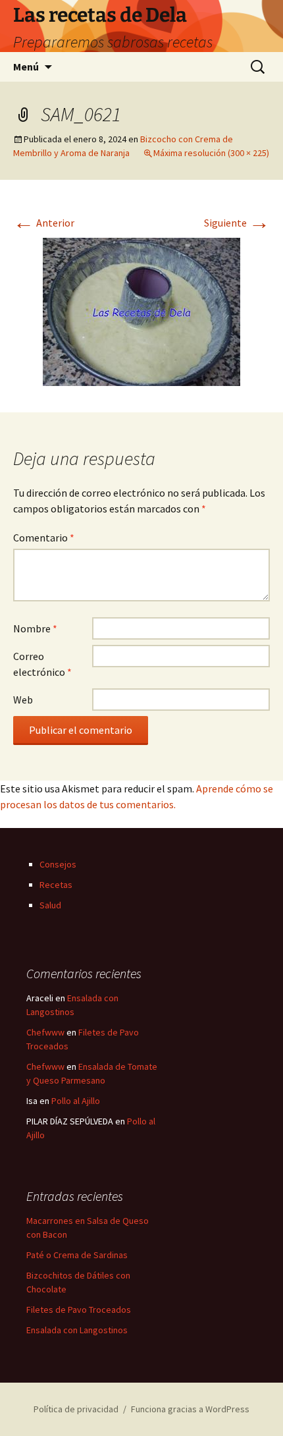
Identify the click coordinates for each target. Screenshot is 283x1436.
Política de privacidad (76, 1409)
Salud (50, 905)
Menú (26, 66)
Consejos (57, 864)
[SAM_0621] (141, 310)
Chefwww (45, 1032)
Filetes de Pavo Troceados (78, 1309)
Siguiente (237, 222)
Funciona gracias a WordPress (190, 1409)
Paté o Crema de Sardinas (77, 1255)
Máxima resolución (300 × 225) (211, 153)
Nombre (35, 628)
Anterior (43, 222)
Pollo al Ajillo (75, 1101)
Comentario (43, 537)
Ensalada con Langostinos (77, 1330)
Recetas (55, 885)
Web (23, 699)
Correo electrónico (42, 663)
